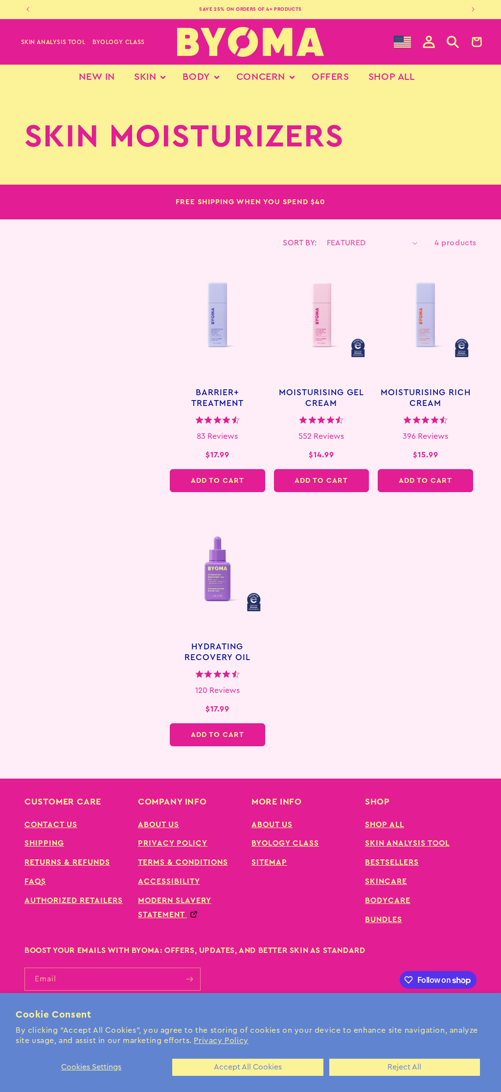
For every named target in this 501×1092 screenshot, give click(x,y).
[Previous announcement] (28, 9)
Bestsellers (392, 862)
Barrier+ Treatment (217, 398)
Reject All (404, 1067)
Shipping (44, 843)
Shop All (384, 825)
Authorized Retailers (73, 900)
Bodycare (387, 900)
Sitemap (269, 862)
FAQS (35, 881)
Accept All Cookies (248, 1067)
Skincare (386, 881)
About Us (158, 825)
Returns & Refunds (67, 862)
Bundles (383, 920)
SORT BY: (300, 243)
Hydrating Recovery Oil (217, 652)
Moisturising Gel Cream (321, 398)
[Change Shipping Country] (402, 42)
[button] (453, 42)
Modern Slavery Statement (174, 908)
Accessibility (169, 881)
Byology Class (118, 42)
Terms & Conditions (183, 862)
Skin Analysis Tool (53, 42)
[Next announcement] (473, 9)
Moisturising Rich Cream (426, 398)
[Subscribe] (189, 979)
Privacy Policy (221, 1041)
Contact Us (50, 825)
